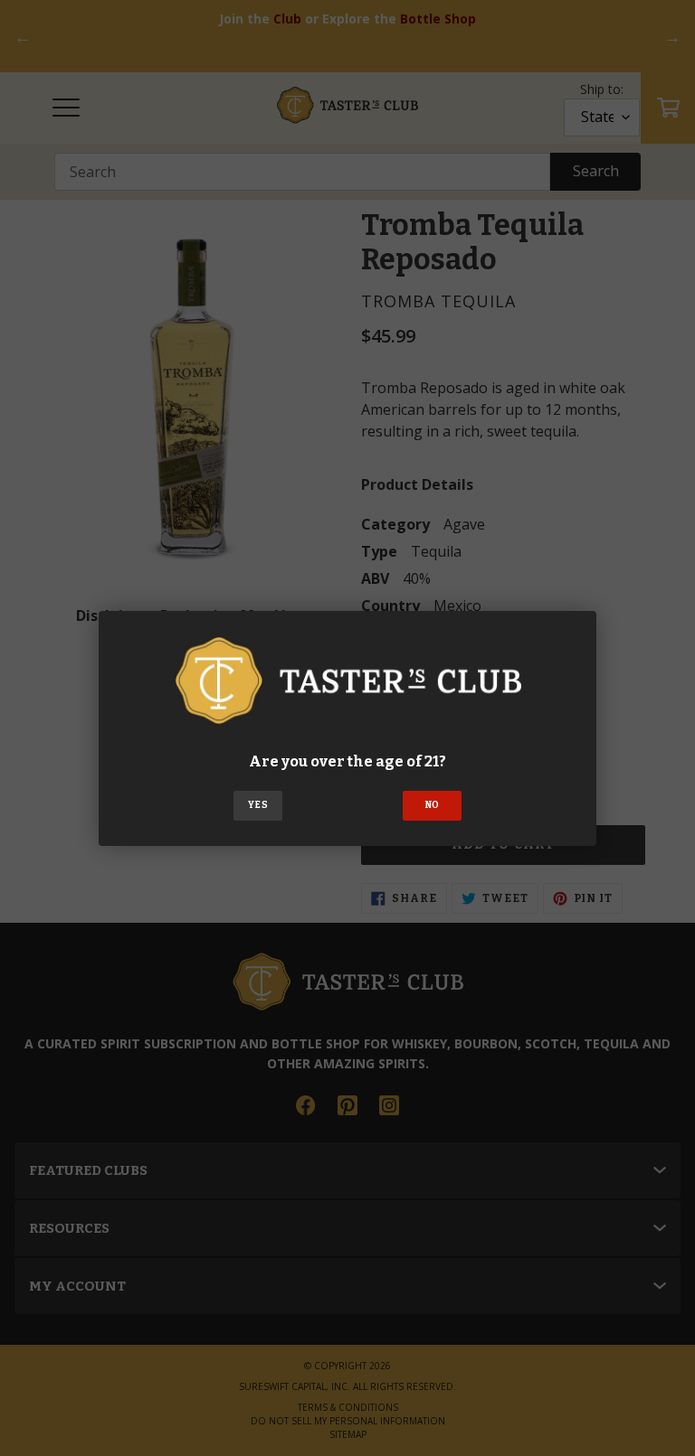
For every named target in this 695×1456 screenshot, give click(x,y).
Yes (258, 805)
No (432, 805)
